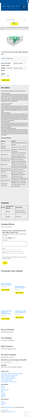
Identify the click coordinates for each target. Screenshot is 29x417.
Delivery (3, 386)
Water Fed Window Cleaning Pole (9, 375)
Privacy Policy (4, 410)
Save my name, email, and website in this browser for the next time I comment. (14, 258)
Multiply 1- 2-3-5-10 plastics (6, 69)
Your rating (5, 238)
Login (2, 401)
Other (4, 27)
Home (4, 6)
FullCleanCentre (9, 407)
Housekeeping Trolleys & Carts (9, 381)
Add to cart (5, 80)
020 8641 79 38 (11, 411)
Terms (2, 388)
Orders (2, 404)
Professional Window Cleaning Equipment (11, 373)
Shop (13, 6)
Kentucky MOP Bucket (6, 380)
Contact (17, 6)
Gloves (7, 27)
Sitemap (3, 394)
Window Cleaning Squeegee (8, 376)
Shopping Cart (4, 390)
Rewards (3, 396)
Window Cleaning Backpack (8, 378)
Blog (2, 391)
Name (3, 248)
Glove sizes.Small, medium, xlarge (6, 64)
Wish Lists (3, 403)
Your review (5, 240)
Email (3, 252)
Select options (5, 289)
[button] (28, 1)
